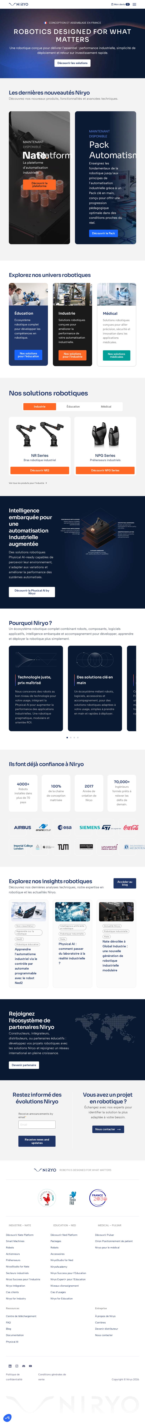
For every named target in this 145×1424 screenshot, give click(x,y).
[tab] (39, 406)
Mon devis (120, 4)
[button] (67, 737)
